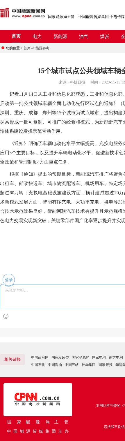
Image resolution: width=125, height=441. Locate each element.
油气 (83, 36)
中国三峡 (72, 365)
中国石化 (38, 365)
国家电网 (99, 357)
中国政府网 (40, 357)
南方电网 (116, 357)
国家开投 (105, 365)
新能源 (60, 36)
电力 (37, 36)
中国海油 (55, 365)
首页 (16, 36)
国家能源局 (80, 357)
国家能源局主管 (61, 16)
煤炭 (104, 36)
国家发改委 (60, 357)
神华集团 (89, 365)
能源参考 (42, 48)
